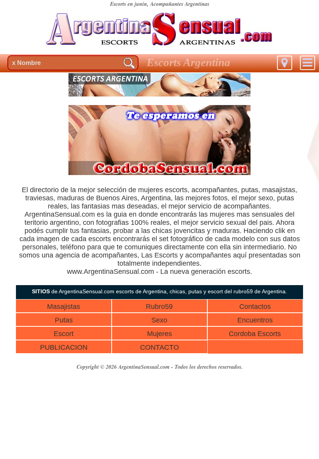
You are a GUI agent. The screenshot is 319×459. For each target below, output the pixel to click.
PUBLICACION (64, 347)
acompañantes (214, 190)
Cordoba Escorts (255, 334)
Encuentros (255, 320)
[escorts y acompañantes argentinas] (159, 94)
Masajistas (63, 306)
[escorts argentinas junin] (159, 48)
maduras (70, 198)
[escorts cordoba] (159, 173)
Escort (64, 334)
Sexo (159, 320)
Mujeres (159, 334)
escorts (176, 190)
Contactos (255, 306)
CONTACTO (159, 347)
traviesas (39, 198)
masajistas (278, 190)
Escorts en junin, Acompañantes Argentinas (159, 4)
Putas (64, 320)
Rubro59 (159, 306)
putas (249, 190)
